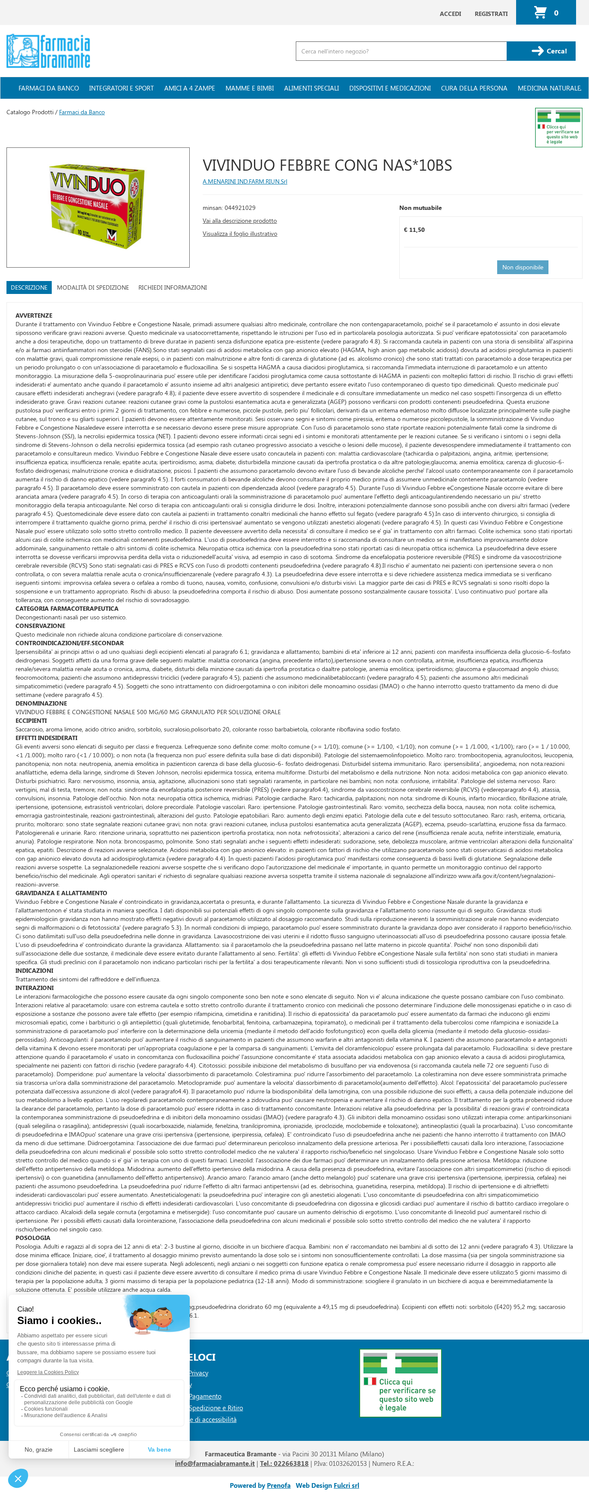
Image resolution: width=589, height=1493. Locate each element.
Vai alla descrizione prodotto (240, 220)
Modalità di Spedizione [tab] (93, 287)
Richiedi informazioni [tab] (172, 287)
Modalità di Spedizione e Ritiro (198, 1407)
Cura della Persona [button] (474, 88)
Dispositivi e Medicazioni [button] (390, 88)
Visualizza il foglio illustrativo (240, 233)
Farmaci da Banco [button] (49, 88)
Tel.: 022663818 (284, 1463)
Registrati (491, 13)
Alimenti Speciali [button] (311, 88)
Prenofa (279, 1485)
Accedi (450, 13)
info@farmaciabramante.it (215, 1463)
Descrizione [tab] (29, 287)
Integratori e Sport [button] (121, 88)
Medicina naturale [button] (549, 88)
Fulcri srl (346, 1485)
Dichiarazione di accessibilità (195, 1419)
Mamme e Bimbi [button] (250, 88)
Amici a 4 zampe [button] (189, 88)
